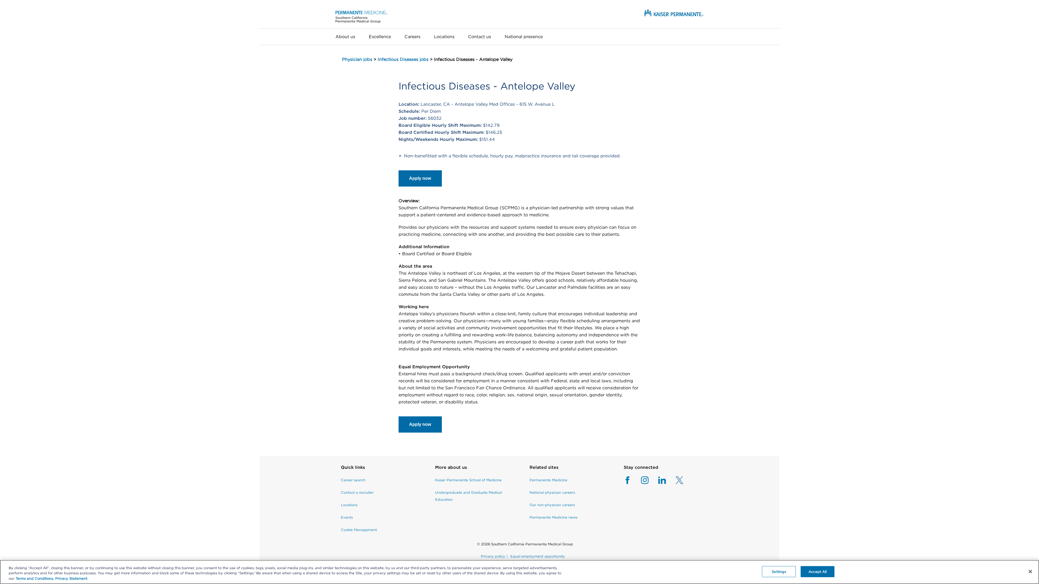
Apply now (420, 178)
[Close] (1030, 572)
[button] (361, 16)
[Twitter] (674, 483)
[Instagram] (640, 483)
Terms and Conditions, (35, 578)
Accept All (817, 571)
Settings (779, 571)
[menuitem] (349, 37)
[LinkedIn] (657, 483)
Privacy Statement (71, 578)
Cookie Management (359, 530)
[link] (359, 470)
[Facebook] (627, 483)
